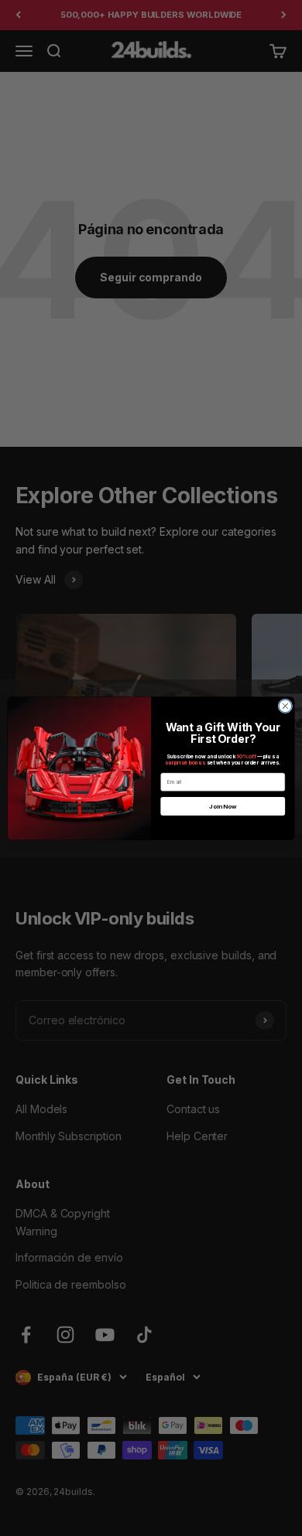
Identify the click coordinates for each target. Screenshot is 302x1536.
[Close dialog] (285, 706)
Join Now (222, 806)
